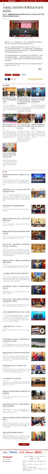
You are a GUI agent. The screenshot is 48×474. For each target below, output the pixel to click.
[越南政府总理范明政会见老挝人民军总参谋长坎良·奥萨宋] (38, 118)
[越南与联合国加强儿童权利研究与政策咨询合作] (38, 356)
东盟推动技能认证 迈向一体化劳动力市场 (14, 365)
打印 (12, 79)
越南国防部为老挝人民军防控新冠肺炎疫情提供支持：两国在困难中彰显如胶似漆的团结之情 (23, 100)
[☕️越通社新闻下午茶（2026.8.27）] (38, 330)
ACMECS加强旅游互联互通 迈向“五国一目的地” (16, 312)
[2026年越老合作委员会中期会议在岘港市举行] (38, 277)
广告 (36, 458)
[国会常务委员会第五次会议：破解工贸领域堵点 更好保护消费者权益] (38, 407)
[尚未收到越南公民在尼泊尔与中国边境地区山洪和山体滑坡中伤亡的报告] (38, 343)
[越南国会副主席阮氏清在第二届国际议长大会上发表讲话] (38, 178)
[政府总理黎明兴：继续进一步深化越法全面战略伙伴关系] (38, 290)
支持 (38, 456)
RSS (35, 456)
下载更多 (24, 444)
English (27, 0)
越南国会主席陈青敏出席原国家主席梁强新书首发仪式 (16, 418)
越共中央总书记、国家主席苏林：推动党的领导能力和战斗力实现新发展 (16, 245)
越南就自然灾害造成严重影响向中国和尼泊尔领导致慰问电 (16, 392)
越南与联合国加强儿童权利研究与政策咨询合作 (16, 352)
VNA (44, 456)
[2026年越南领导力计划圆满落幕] (38, 382)
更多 (6, 172)
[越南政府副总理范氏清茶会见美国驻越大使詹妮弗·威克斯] (38, 235)
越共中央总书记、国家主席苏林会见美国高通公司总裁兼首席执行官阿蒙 (16, 300)
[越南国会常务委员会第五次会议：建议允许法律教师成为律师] (38, 222)
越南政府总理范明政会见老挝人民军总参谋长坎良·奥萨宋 (38, 126)
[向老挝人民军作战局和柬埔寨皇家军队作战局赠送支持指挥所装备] (38, 92)
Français (31, 0)
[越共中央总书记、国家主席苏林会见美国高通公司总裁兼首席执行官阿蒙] (38, 303)
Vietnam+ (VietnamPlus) (12, 1)
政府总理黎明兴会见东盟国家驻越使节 (14, 206)
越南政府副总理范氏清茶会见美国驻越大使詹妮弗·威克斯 (16, 232)
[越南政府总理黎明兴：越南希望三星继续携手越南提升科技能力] (38, 264)
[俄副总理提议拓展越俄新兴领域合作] (38, 436)
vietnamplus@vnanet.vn (32, 467)
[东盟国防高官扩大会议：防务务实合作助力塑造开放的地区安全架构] (38, 193)
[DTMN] (23, 452)
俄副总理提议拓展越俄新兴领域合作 (13, 432)
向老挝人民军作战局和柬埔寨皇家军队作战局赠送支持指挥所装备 (38, 99)
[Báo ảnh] (32, 452)
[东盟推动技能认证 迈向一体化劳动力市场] (38, 369)
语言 (41, 456)
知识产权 (26, 456)
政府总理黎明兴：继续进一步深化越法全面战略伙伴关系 (16, 287)
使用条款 (31, 456)
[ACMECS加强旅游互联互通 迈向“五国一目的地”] (38, 315)
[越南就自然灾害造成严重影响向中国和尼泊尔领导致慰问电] (38, 395)
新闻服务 (32, 458)
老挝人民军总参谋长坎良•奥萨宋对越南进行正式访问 (10, 126)
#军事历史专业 (16, 74)
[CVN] (15, 452)
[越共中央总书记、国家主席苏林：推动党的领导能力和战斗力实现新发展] (38, 248)
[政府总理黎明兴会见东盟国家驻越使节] (38, 209)
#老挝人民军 (8, 74)
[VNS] (7, 452)
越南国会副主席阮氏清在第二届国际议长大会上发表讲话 (16, 175)
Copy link (15, 79)
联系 (39, 458)
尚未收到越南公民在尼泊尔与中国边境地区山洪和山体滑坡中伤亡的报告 (16, 340)
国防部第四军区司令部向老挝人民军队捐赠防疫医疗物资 (9, 99)
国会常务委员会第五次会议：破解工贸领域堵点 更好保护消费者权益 (16, 405)
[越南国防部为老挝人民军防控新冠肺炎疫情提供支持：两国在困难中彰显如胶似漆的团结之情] (24, 92)
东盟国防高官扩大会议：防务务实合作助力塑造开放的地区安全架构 (16, 190)
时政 (4, 4)
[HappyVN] (40, 452)
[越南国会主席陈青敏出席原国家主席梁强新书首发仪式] (38, 421)
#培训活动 (23, 74)
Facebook (6, 79)
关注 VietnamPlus (32, 79)
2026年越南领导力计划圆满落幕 (12, 378)
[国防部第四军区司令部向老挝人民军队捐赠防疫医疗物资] (10, 92)
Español (35, 0)
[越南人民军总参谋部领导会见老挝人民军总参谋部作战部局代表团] (10, 147)
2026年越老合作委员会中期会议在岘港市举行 (16, 273)
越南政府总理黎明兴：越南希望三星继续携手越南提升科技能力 (16, 261)
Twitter (9, 79)
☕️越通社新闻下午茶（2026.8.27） (13, 326)
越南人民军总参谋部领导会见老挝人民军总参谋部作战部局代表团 (9, 155)
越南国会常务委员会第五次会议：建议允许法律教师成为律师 (16, 219)
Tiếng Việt (22, 0)
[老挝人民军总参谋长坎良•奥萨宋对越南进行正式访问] (10, 118)
